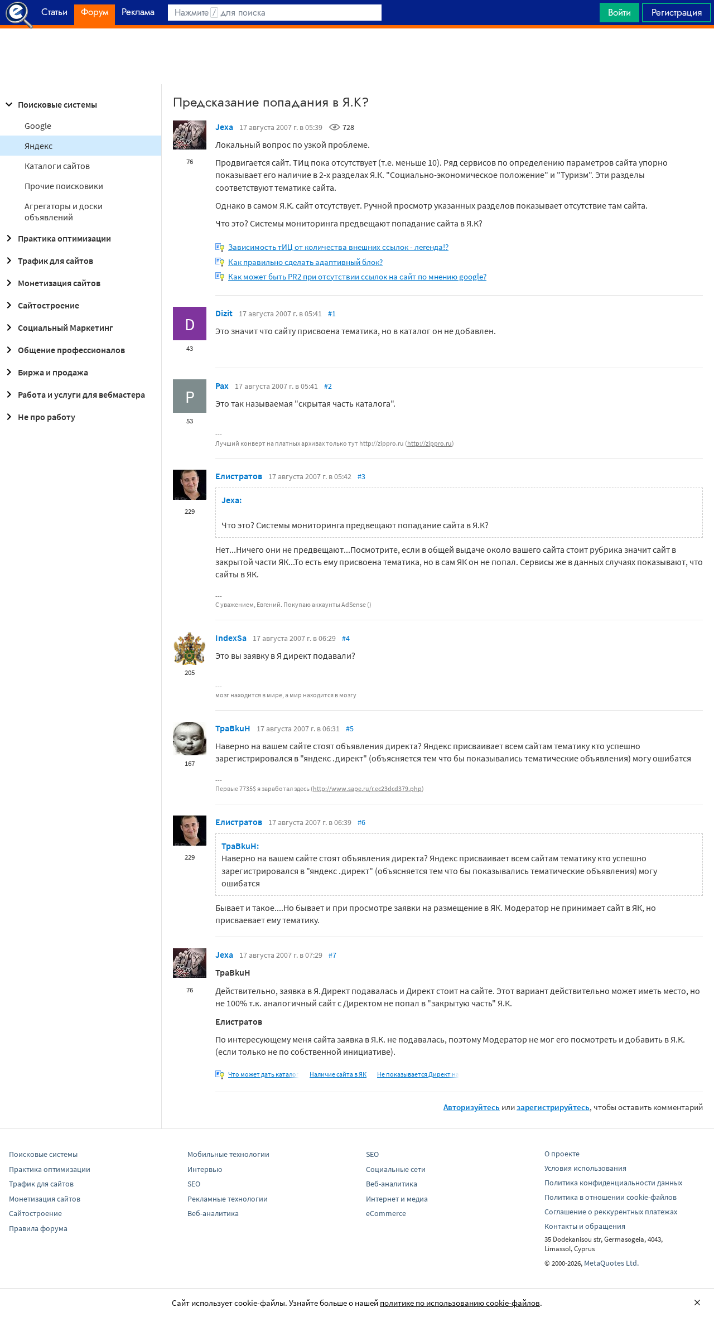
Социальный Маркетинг (65, 327)
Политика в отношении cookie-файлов (610, 1197)
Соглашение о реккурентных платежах (610, 1212)
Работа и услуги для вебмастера (81, 394)
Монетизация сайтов (59, 282)
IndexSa (231, 637)
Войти (619, 12)
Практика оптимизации (64, 238)
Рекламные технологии (227, 1199)
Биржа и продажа (53, 372)
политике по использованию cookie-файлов (460, 1302)
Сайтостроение (48, 305)
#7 (332, 955)
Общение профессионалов (71, 349)
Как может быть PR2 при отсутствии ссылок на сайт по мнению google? (357, 276)
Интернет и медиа (397, 1199)
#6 (361, 822)
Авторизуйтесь (471, 1107)
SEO (193, 1184)
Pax (222, 385)
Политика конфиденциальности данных (613, 1183)
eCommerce (386, 1213)
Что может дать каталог (263, 1074)
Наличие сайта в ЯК (338, 1074)
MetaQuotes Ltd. (611, 1263)
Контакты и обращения (584, 1226)
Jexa (224, 126)
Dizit (224, 313)
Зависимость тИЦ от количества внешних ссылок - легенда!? (338, 247)
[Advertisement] (357, 56)
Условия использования (585, 1168)
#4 (346, 638)
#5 (350, 728)
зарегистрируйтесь (553, 1107)
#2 (328, 386)
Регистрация (677, 12)
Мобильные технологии (228, 1154)
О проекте (562, 1154)
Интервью (204, 1169)
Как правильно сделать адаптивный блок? (305, 262)
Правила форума (38, 1228)
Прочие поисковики (64, 185)
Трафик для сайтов (55, 260)
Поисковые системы (57, 104)
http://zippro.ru (429, 443)
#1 (332, 313)
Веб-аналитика (213, 1213)
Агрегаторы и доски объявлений (64, 211)
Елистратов (238, 475)
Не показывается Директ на (418, 1074)
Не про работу (46, 416)
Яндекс (38, 145)
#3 (361, 476)
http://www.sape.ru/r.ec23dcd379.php (367, 788)
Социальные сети (396, 1169)
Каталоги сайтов (57, 165)
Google (38, 125)
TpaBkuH (232, 728)
